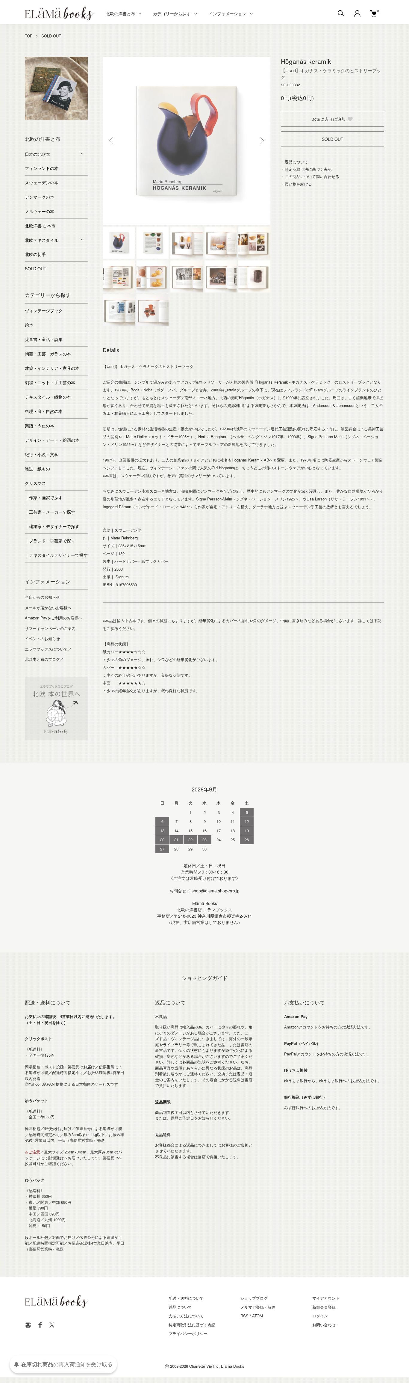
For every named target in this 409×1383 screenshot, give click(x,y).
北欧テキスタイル (41, 240)
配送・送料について (186, 1298)
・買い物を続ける (296, 184)
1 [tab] (29, 118)
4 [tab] (56, 118)
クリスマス (35, 483)
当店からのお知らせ (42, 597)
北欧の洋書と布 (120, 13)
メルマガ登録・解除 (257, 1307)
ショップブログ (254, 1298)
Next (261, 140)
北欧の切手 (35, 254)
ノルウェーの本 (39, 211)
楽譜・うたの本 (39, 426)
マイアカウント (326, 1298)
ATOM (257, 1316)
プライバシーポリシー (188, 1333)
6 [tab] (74, 118)
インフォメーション (227, 13)
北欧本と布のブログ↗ (44, 659)
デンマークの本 (39, 197)
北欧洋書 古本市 (40, 226)
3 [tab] (47, 118)
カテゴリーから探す (172, 13)
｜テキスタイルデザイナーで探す (56, 555)
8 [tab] (52, 124)
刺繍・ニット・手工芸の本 (50, 382)
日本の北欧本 (37, 154)
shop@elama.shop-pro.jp (215, 891)
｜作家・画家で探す (44, 497)
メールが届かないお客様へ (48, 607)
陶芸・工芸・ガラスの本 (48, 354)
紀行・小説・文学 (41, 454)
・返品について (294, 162)
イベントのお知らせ (42, 638)
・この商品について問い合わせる (310, 176)
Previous (111, 140)
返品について (180, 1307)
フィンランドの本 (41, 168)
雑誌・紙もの (37, 469)
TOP (29, 36)
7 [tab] (83, 118)
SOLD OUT (51, 36)
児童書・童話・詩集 (44, 339)
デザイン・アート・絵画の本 (52, 440)
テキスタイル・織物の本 (48, 397)
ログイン (320, 1316)
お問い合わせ (324, 1325)
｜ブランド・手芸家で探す (50, 541)
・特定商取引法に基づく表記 (306, 169)
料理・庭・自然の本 (44, 411)
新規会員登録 (324, 1307)
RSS (244, 1316)
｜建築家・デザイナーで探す (52, 526)
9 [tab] (61, 124)
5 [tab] (65, 118)
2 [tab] (38, 118)
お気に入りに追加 (329, 119)
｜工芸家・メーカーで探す (50, 512)
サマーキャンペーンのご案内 (50, 628)
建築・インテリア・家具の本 (52, 368)
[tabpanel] (56, 88)
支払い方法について (186, 1316)
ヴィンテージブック (44, 310)
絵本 (29, 325)
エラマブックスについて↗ (48, 649)
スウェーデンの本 (41, 182)
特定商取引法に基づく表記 (192, 1325)
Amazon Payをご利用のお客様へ (53, 618)
